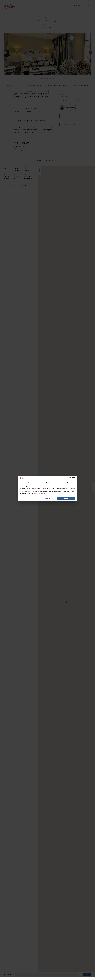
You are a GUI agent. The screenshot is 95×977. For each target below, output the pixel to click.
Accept (66, 498)
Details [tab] (47, 482)
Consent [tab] (28, 482)
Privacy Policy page (41, 493)
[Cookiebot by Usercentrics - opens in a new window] (69, 478)
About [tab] (66, 482)
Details (46, 498)
